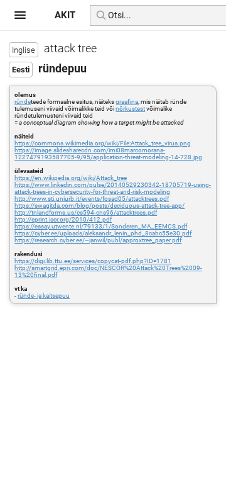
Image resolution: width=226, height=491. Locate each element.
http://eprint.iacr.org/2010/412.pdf (63, 219)
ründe (22, 101)
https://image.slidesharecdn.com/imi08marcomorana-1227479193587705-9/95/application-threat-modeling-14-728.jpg (108, 154)
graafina (127, 101)
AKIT (65, 15)
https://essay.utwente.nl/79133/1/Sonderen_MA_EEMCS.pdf (100, 226)
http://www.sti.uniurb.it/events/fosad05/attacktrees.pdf (91, 198)
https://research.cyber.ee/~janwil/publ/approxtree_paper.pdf (97, 240)
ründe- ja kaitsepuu (44, 295)
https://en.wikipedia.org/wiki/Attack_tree (70, 177)
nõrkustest (130, 108)
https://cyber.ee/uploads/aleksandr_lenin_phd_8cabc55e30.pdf (102, 233)
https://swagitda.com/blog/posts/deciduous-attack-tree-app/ (99, 205)
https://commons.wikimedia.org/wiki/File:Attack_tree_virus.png (102, 143)
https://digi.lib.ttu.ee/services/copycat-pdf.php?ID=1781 (92, 260)
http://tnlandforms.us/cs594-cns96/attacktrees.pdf (85, 212)
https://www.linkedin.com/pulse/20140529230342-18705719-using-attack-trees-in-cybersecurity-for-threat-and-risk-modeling (112, 188)
